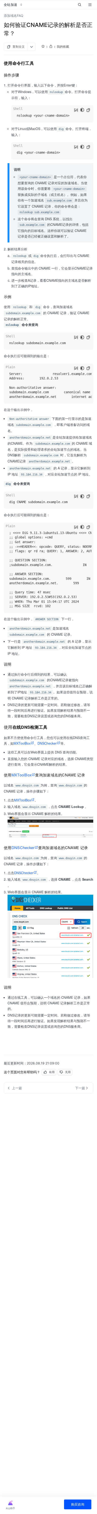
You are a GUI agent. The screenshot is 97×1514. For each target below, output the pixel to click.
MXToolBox (22, 743)
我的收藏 (63, 46)
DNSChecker (47, 743)
